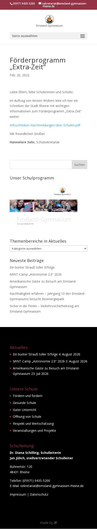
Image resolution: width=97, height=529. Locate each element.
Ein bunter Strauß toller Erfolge (32, 267)
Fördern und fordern (27, 396)
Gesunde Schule (24, 403)
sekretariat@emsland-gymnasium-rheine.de (52, 486)
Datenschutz (39, 494)
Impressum (18, 494)
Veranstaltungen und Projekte (34, 430)
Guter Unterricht (24, 410)
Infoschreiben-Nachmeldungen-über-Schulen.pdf (45, 125)
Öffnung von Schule (27, 416)
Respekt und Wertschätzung (33, 423)
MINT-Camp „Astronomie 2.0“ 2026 (36, 274)
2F (55, 522)
